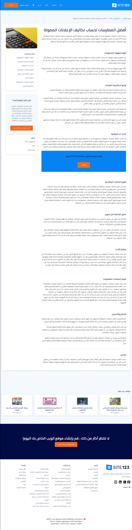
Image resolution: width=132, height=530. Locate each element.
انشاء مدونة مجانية (42, 478)
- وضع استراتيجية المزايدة (26, 61)
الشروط (79, 523)
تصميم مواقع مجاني (42, 503)
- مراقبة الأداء (30, 77)
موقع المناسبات (65, 490)
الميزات (96, 475)
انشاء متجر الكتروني (64, 472)
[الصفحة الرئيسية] (61, 5)
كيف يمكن (31, 149)
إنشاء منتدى (45, 481)
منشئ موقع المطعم (42, 490)
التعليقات (95, 478)
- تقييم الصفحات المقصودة (25, 81)
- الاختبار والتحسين (29, 86)
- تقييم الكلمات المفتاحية (26, 69)
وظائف (21, 478)
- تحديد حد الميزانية (28, 65)
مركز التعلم (126, 18)
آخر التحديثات (94, 490)
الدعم (39, 5)
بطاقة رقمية (45, 468)
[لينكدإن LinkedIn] (120, 482)
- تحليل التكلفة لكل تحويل (26, 73)
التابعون (23, 481)
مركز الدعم (22, 472)
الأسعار (54, 5)
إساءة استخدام (65, 523)
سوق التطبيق (91, 487)
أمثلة (46, 5)
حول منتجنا (22, 468)
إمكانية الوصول (55, 523)
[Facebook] (128, 482)
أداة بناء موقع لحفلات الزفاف (61, 496)
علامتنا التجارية (21, 487)
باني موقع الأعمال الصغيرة (61, 506)
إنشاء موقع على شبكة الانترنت (21, 128)
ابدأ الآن (11, 5)
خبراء (24, 484)
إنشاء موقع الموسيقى (62, 493)
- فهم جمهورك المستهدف (25, 57)
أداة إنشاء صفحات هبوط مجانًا (60, 478)
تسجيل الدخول (24, 5)
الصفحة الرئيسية (93, 468)
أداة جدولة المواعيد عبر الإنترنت (39, 493)
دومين (68, 475)
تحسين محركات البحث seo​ (40, 506)
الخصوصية (73, 523)
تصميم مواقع (66, 468)
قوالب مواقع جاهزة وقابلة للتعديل (87, 484)
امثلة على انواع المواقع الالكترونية (87, 481)
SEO (33, 145)
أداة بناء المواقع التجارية (62, 481)
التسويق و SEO (115, 18)
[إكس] (125, 482)
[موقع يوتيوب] (116, 482)
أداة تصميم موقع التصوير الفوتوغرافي (62, 486)
